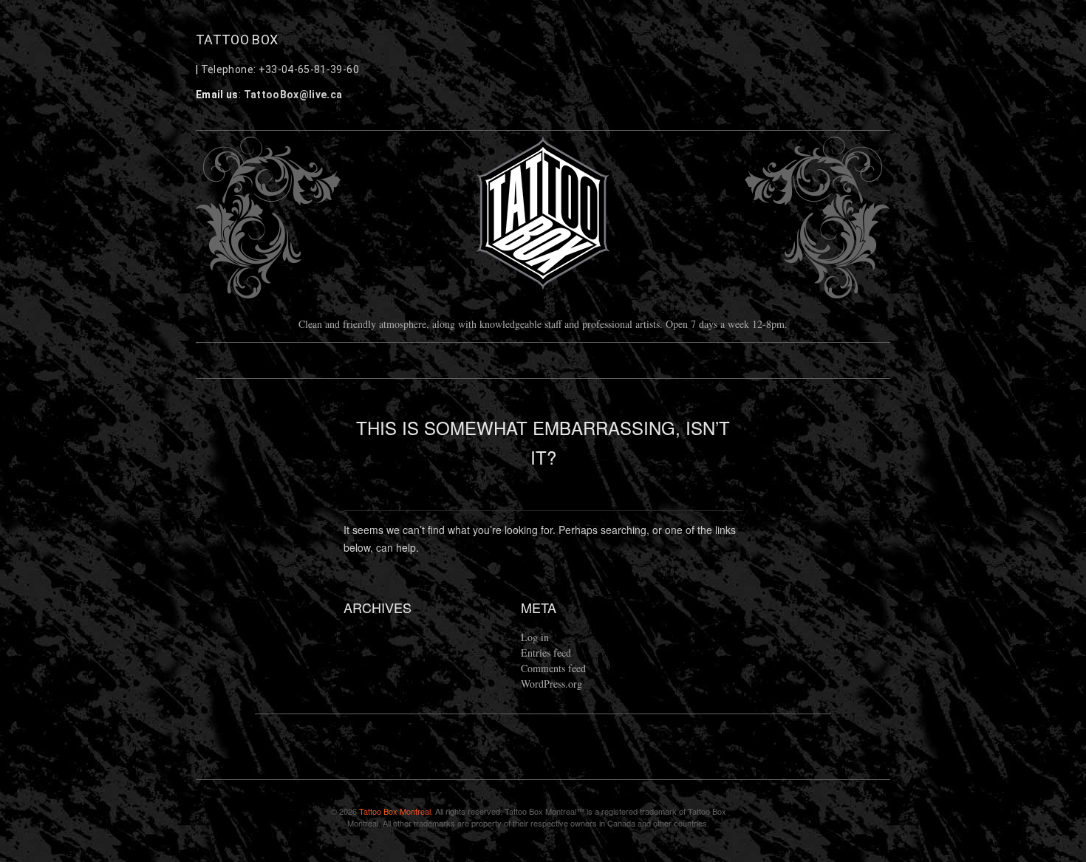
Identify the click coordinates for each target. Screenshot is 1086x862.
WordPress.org (551, 684)
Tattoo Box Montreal (395, 811)
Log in (535, 637)
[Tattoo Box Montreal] (543, 214)
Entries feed (546, 653)
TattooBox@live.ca (293, 94)
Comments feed (553, 668)
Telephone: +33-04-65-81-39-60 (280, 69)
